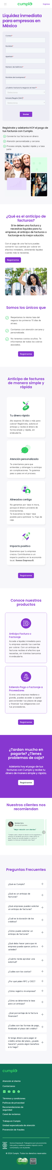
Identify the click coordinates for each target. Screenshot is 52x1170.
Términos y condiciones (14, 1098)
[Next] (44, 832)
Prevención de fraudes (13, 1129)
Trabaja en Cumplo (12, 1121)
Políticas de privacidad (13, 1102)
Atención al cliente (12, 1081)
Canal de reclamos (11, 1114)
